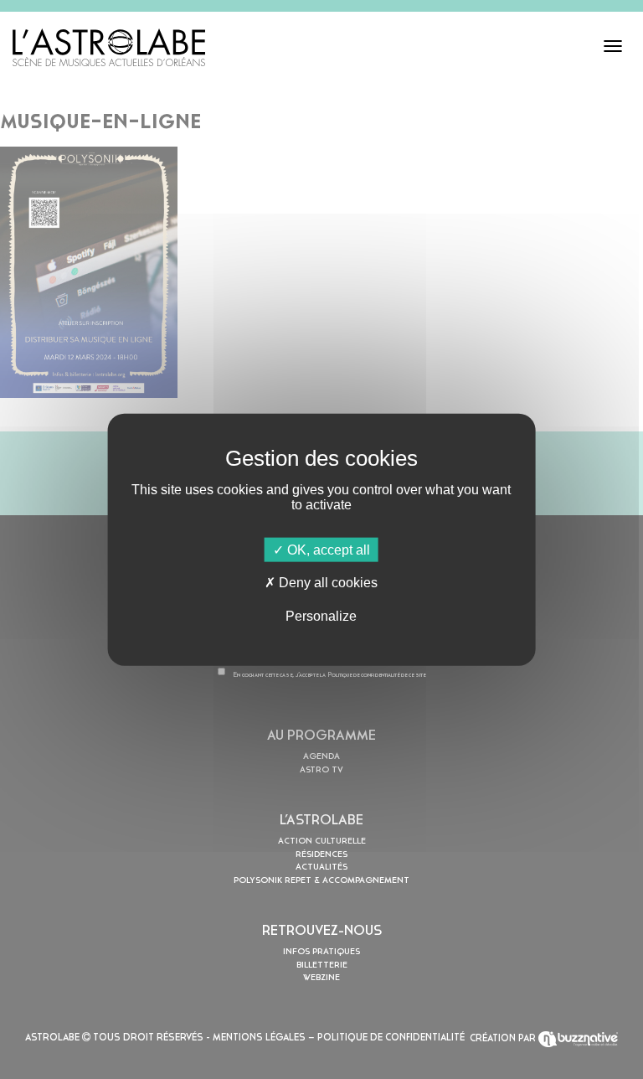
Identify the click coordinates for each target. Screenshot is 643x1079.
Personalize (321, 615)
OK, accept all (327, 550)
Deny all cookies (326, 583)
